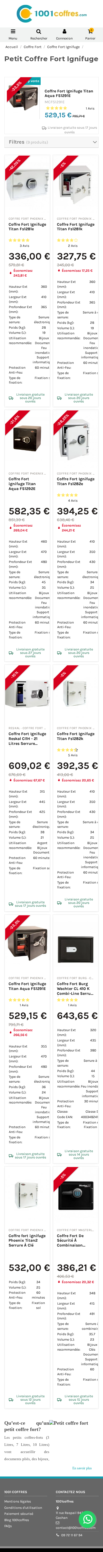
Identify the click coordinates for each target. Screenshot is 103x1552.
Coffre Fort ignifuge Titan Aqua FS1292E (22, 484)
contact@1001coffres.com (76, 1528)
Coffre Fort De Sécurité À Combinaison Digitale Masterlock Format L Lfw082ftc (75, 1245)
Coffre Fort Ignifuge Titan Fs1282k (75, 736)
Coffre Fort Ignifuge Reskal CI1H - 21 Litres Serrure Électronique (27, 741)
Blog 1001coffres (16, 1520)
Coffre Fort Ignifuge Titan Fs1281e (27, 227)
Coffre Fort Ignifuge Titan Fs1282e (75, 481)
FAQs (8, 1526)
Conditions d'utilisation (23, 1508)
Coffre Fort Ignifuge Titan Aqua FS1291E (69, 93)
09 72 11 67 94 (71, 1535)
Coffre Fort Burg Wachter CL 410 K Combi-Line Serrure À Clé (75, 991)
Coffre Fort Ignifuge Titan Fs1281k (75, 227)
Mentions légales (17, 1501)
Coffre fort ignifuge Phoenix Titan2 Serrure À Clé (27, 1240)
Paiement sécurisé (18, 1514)
